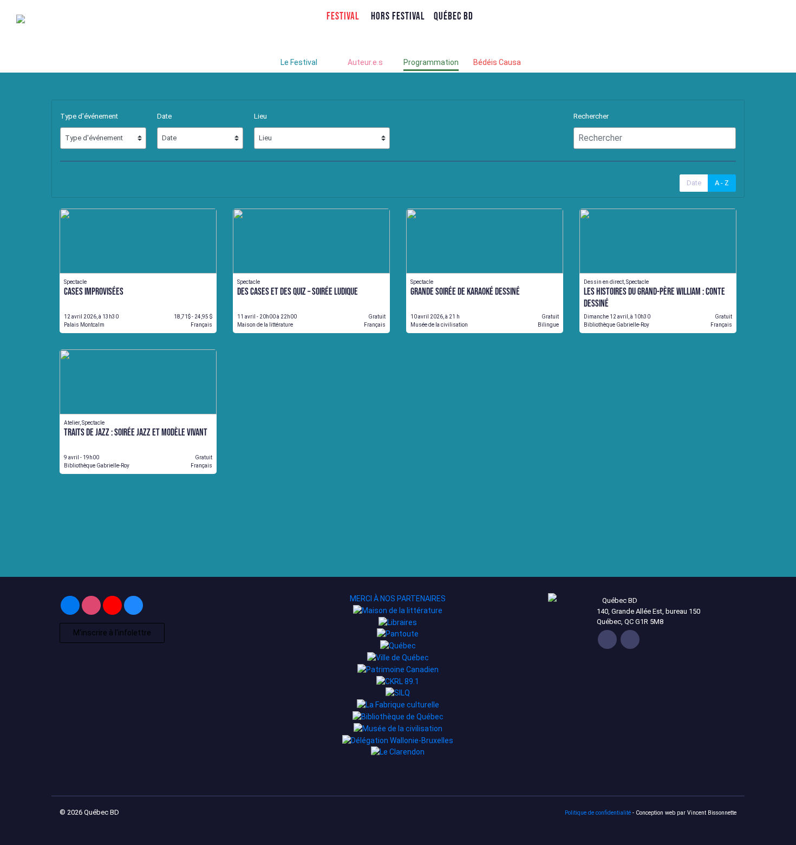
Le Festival (298, 62)
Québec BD (453, 16)
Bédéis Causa (497, 62)
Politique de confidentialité (598, 812)
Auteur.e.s (365, 62)
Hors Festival (398, 16)
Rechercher (591, 116)
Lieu (260, 116)
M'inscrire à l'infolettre (112, 632)
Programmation (431, 62)
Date (164, 116)
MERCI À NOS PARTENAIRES (398, 598)
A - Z (722, 183)
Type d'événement (89, 116)
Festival (343, 16)
